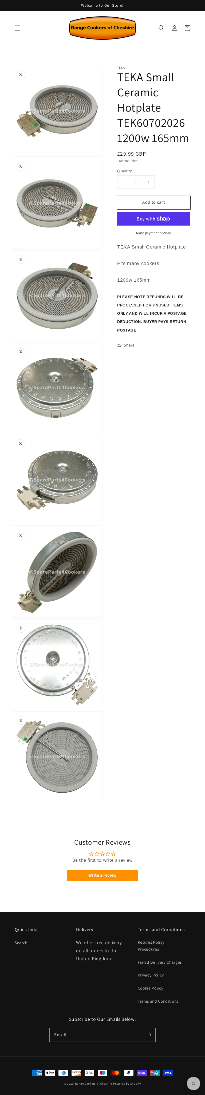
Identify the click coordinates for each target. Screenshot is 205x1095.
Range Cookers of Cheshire (94, 1083)
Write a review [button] (102, 875)
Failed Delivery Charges (160, 962)
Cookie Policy (150, 988)
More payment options (153, 233)
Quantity (124, 170)
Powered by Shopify (127, 1083)
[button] (17, 28)
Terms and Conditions (158, 1001)
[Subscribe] (149, 1034)
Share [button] (129, 345)
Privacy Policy (151, 975)
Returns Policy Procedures (151, 945)
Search (21, 942)
